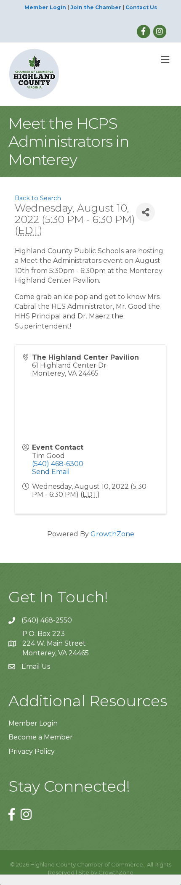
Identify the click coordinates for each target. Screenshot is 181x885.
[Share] (145, 212)
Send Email (51, 472)
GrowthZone (112, 534)
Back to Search (38, 198)
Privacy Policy (31, 751)
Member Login (45, 7)
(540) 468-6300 (57, 464)
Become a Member (40, 737)
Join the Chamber (95, 7)
